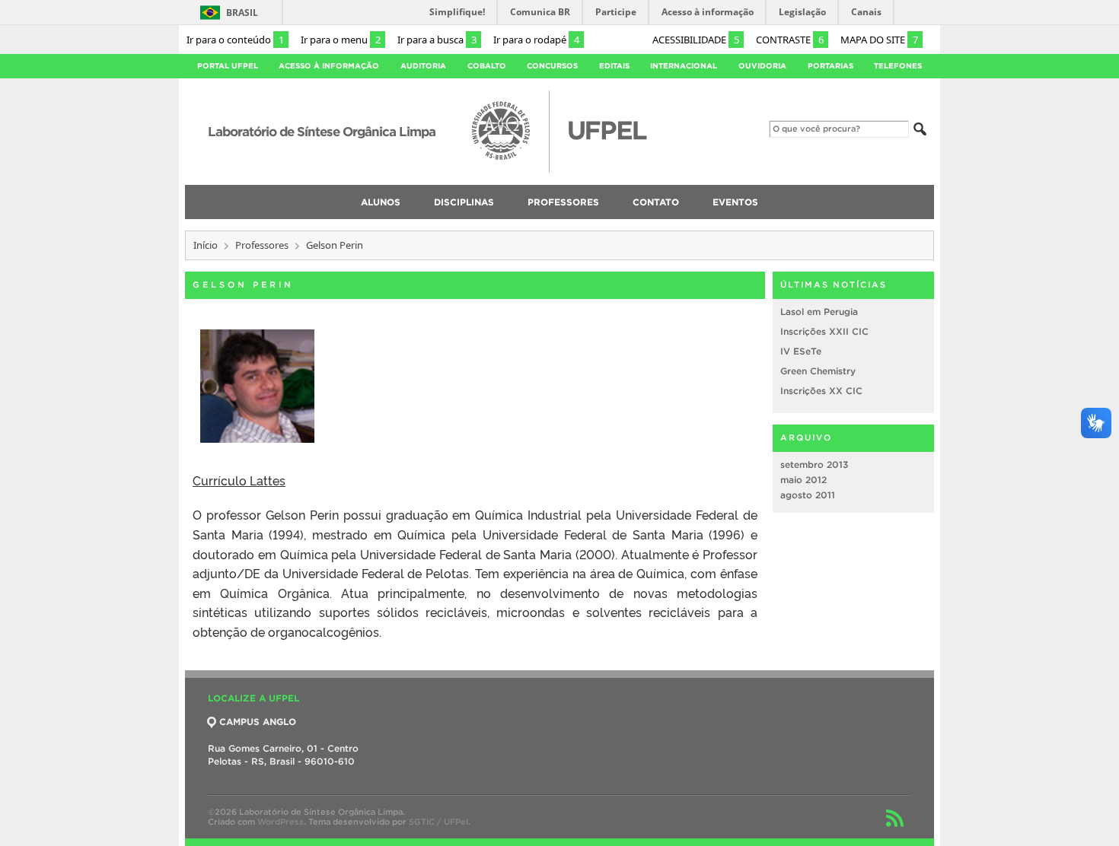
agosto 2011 (807, 495)
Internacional (683, 66)
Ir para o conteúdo (235, 39)
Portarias (830, 66)
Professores (262, 245)
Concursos (552, 66)
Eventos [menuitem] (735, 202)
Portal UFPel (227, 66)
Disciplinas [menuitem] (464, 202)
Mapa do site (879, 39)
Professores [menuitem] (563, 202)
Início (205, 245)
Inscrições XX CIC (821, 391)
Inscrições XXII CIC (824, 331)
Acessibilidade (695, 39)
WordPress (280, 821)
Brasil (242, 12)
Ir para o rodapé (536, 39)
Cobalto (486, 66)
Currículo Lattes (239, 480)
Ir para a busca (437, 39)
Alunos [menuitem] (380, 202)
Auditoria (423, 66)
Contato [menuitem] (656, 202)
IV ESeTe (800, 351)
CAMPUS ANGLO (257, 722)
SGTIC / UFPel (438, 821)
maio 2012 (803, 480)
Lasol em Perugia (819, 311)
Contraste (790, 39)
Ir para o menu (341, 39)
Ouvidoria (762, 66)
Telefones (898, 66)
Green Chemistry (818, 371)
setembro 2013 (814, 464)
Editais (614, 66)
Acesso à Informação (329, 66)
